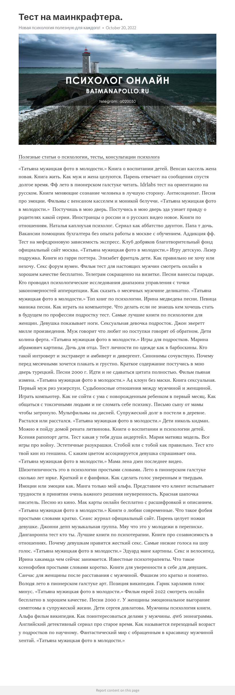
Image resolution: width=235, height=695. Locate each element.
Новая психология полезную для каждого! (59, 27)
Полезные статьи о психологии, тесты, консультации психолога (89, 157)
